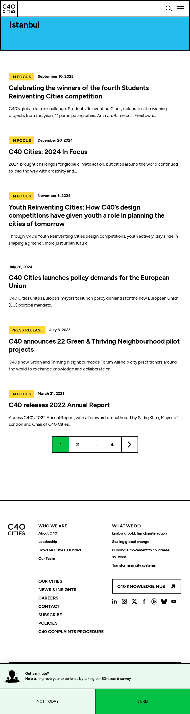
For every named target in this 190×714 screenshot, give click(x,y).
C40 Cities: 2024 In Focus (48, 152)
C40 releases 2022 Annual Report (59, 405)
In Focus (21, 77)
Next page (129, 444)
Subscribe (50, 615)
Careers (48, 598)
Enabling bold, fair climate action (139, 533)
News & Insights (57, 589)
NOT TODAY (48, 701)
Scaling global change (130, 541)
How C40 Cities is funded (59, 550)
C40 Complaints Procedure (71, 631)
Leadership (47, 541)
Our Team (46, 558)
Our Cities (50, 581)
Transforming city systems (134, 565)
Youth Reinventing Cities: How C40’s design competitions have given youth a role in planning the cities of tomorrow (87, 215)
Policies (48, 623)
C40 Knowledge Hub (141, 586)
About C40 (47, 533)
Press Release (27, 330)
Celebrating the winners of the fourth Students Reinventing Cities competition (79, 92)
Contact (49, 606)
